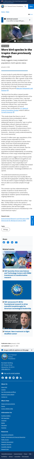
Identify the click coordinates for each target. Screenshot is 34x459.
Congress (3, 420)
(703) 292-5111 (5, 369)
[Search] (25, 6)
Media (3, 423)
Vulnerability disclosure (6, 454)
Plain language (25, 456)
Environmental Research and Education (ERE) (15, 219)
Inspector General (18, 454)
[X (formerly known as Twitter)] (6, 377)
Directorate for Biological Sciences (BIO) (13, 220)
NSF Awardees (5, 418)
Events (3, 406)
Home (3, 12)
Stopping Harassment (7, 442)
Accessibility (17, 456)
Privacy (25, 454)
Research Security (6, 444)
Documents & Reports (7, 435)
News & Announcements (8, 404)
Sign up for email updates (12, 373)
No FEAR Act (4, 456)
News (7, 12)
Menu (31, 6)
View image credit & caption (24, 41)
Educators (4, 425)
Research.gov (5, 449)
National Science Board (7, 394)
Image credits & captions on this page (16, 350)
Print (31, 14)
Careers (3, 389)
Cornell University (6, 112)
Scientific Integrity (6, 447)
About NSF (4, 387)
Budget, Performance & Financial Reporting (13, 437)
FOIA (30, 454)
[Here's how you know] (17, 2)
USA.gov (11, 456)
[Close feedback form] (32, 217)
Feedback (32, 222)
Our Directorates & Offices (8, 392)
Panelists (3, 428)
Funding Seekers (5, 416)
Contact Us (4, 397)
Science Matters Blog (7, 408)
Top (31, 337)
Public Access (5, 439)
